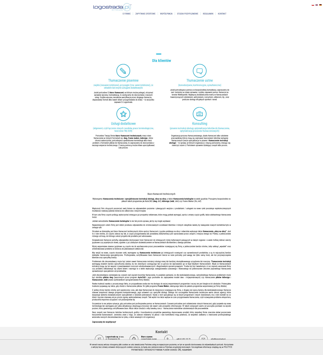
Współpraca (166, 13)
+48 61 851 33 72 (183, 339)
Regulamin (208, 13)
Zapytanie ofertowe (145, 13)
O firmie (127, 13)
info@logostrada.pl (218, 339)
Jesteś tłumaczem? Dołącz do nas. (137, 184)
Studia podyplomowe (187, 13)
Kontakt (222, 13)
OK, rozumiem (185, 349)
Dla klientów (161, 60)
